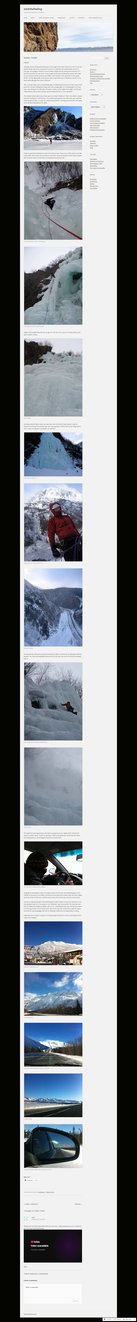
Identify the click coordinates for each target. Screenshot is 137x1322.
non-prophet (93, 188)
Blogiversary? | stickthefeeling (39, 1274)
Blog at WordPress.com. (30, 1314)
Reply (25, 1266)
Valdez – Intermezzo (31, 1204)
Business (78, 1204)
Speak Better (93, 166)
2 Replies (26, 62)
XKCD (91, 148)
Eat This (92, 184)
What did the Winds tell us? (97, 74)
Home (25, 18)
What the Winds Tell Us (95, 18)
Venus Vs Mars (94, 145)
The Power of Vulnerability (97, 168)
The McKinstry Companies (97, 130)
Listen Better (93, 159)
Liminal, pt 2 (93, 69)
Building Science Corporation (98, 118)
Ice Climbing (41, 1192)
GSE (91, 83)
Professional (62, 18)
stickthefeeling (33, 9)
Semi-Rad (92, 141)
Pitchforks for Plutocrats (97, 161)
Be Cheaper (93, 179)
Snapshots (81, 18)
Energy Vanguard (95, 121)
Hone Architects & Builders (97, 123)
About (33, 18)
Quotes (72, 18)
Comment (75, 1301)
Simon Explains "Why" (96, 163)
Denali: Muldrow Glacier (46, 18)
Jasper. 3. (92, 72)
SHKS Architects (94, 127)
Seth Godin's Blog (95, 125)
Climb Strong (93, 181)
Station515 (93, 143)
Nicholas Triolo (94, 186)
